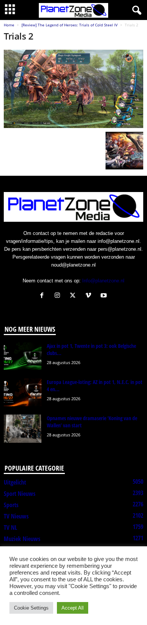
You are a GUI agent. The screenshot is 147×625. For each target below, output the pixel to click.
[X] (74, 296)
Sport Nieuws (19, 493)
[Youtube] (105, 296)
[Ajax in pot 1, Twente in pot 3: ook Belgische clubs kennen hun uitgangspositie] (22, 356)
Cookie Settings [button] (31, 608)
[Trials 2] (73, 89)
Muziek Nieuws (22, 539)
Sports (11, 505)
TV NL (10, 527)
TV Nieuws (16, 516)
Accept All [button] (72, 608)
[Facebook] (43, 296)
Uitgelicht (15, 482)
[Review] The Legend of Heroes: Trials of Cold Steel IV (69, 24)
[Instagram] (59, 296)
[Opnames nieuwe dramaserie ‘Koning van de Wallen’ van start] (22, 429)
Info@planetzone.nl (103, 281)
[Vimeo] (90, 296)
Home (9, 24)
